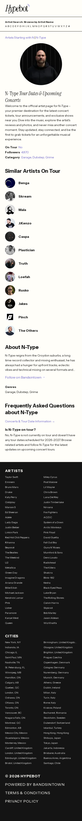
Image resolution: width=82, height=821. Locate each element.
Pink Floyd (49, 532)
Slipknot (48, 607)
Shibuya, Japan (52, 737)
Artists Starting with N (20, 37)
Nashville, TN (12, 662)
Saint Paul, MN (13, 657)
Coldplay (10, 502)
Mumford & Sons (53, 552)
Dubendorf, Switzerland (57, 722)
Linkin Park (11, 532)
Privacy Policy (21, 801)
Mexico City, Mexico (16, 732)
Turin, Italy (49, 697)
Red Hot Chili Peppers (17, 537)
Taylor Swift (11, 477)
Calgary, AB (12, 682)
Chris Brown (50, 492)
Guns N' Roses (52, 547)
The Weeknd (12, 557)
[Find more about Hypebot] (41, 8)
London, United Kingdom (19, 753)
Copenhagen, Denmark (57, 662)
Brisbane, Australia (54, 753)
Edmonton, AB (13, 727)
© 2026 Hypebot (23, 776)
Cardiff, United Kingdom (18, 747)
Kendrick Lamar (14, 597)
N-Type (41, 37)
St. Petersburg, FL (15, 667)
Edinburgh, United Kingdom (20, 758)
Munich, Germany (54, 677)
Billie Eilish (11, 587)
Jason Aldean (51, 617)
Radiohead (50, 562)
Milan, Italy (50, 692)
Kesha (47, 582)
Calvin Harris (51, 602)
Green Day (11, 572)
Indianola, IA (12, 647)
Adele (8, 517)
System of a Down (53, 522)
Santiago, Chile (52, 763)
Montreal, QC (12, 722)
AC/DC (48, 517)
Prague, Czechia (53, 657)
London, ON (11, 692)
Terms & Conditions (27, 793)
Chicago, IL (11, 652)
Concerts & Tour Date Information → (30, 421)
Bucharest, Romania (55, 712)
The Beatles (11, 552)
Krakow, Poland (52, 707)
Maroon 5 (10, 507)
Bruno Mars (11, 487)
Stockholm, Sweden (54, 717)
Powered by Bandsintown (35, 784)
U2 (6, 562)
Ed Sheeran (11, 512)
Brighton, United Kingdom (58, 652)
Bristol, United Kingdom (18, 763)
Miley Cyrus (50, 477)
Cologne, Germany (54, 667)
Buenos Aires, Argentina (57, 758)
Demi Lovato (50, 557)
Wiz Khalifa (50, 623)
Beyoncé (9, 547)
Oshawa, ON (12, 697)
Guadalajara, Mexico (17, 737)
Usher (8, 607)
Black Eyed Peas (53, 587)
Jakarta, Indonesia (54, 747)
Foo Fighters (50, 512)
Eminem (10, 482)
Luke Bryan (50, 592)
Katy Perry (11, 497)
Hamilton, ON (13, 677)
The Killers (49, 567)
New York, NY (13, 642)
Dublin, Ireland (52, 687)
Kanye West (12, 617)
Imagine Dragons (15, 577)
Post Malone (50, 482)
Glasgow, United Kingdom (58, 647)
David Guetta (51, 537)
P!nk (7, 602)
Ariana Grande (13, 582)
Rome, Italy (50, 702)
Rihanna (10, 542)
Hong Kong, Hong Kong (56, 732)
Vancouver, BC (13, 712)
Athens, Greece (52, 682)
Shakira (48, 572)
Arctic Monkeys (52, 527)
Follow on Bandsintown (23, 377)
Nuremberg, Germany (56, 672)
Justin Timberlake (54, 502)
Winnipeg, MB (13, 672)
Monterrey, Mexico (15, 742)
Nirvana (48, 507)
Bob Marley (50, 612)
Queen (9, 623)
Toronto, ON (11, 707)
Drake (8, 492)
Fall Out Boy (50, 542)
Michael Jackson (14, 592)
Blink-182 (49, 577)
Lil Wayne (49, 487)
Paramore (10, 612)
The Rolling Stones (54, 597)
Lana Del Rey (51, 497)
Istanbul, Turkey (53, 727)
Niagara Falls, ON (15, 717)
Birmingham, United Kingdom (60, 642)
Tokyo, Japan (51, 742)
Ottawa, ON (12, 702)
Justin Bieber (12, 527)
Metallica (10, 567)
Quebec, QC (12, 687)
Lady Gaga (11, 522)
